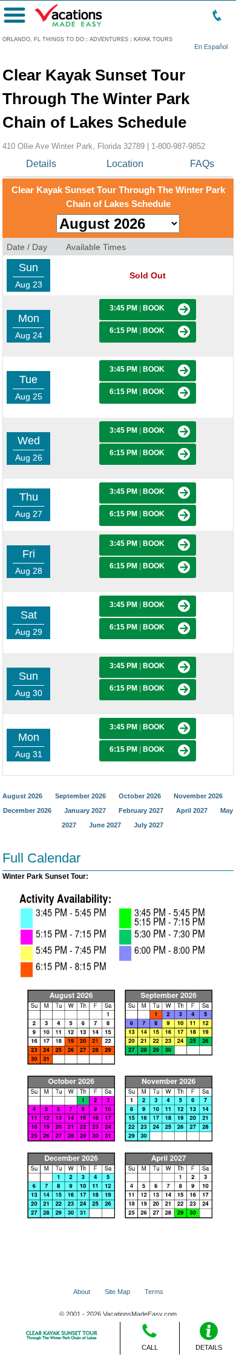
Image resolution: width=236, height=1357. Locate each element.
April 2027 (192, 810)
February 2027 (141, 810)
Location (125, 164)
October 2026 (140, 796)
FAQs (202, 164)
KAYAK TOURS (153, 39)
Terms (154, 1291)
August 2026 (22, 796)
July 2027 (148, 825)
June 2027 (105, 825)
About (81, 1291)
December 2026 (27, 810)
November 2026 (198, 796)
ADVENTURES (109, 39)
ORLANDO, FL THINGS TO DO (43, 39)
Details (41, 164)
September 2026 (80, 796)
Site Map (117, 1291)
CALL (150, 1347)
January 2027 (85, 810)
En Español (211, 46)
